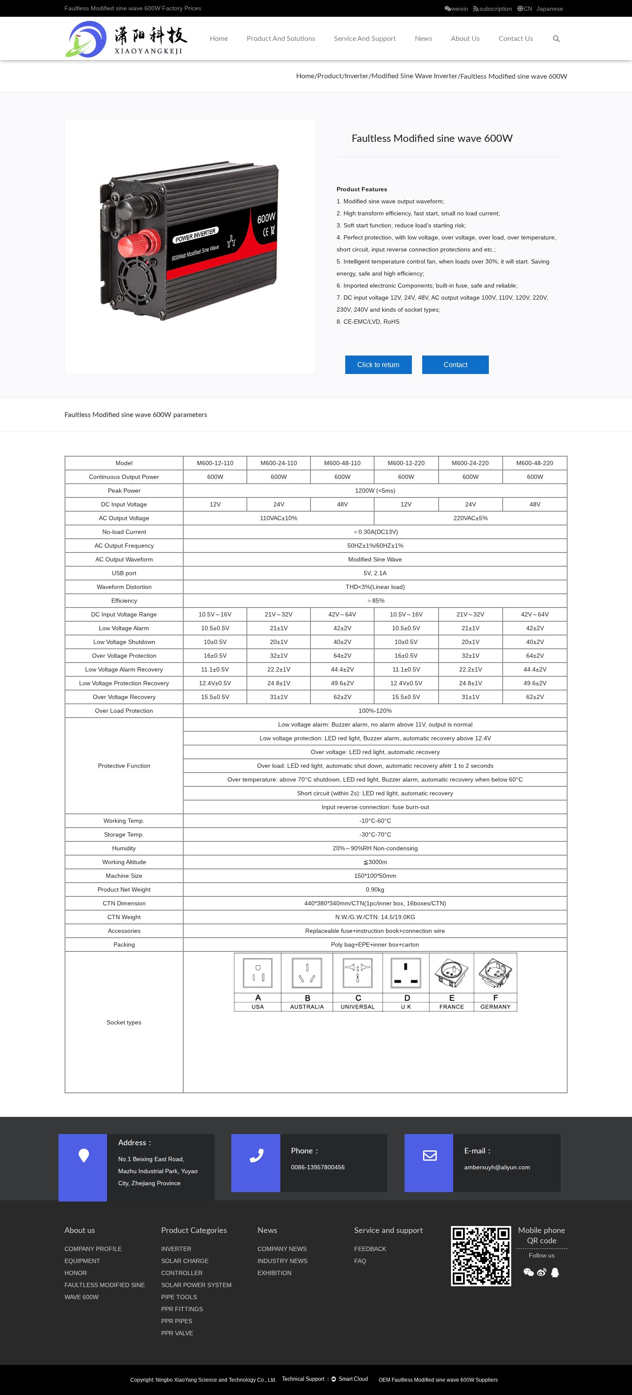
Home (219, 38)
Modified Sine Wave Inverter (414, 76)
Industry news (282, 1260)
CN (528, 8)
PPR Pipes (176, 1321)
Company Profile (93, 1248)
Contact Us (516, 38)
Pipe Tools (179, 1297)
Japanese (550, 8)
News (423, 38)
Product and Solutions (281, 38)
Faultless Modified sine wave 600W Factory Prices (132, 8)
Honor (75, 1272)
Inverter (356, 76)
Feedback (370, 1248)
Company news (282, 1248)
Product (329, 76)
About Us (465, 38)
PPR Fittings (182, 1309)
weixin (459, 8)
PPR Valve (177, 1333)
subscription (495, 8)
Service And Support (365, 38)
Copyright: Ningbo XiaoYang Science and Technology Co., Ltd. (203, 1380)
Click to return (378, 364)
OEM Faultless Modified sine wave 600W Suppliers (438, 1380)
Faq (360, 1260)
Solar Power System (196, 1285)
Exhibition (274, 1272)
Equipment (82, 1260)
